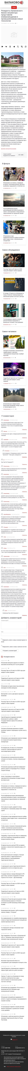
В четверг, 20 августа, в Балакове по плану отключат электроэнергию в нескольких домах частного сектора (13, 294)
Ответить (24, 429)
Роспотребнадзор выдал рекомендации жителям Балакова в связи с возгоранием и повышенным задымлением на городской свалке (13, 211)
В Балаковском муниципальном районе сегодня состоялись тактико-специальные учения (13, 759)
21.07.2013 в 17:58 (13, 586)
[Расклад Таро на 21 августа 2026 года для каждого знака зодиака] (15, 950)
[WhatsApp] (25, 46)
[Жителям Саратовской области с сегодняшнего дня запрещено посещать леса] (15, 958)
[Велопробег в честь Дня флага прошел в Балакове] (15, 691)
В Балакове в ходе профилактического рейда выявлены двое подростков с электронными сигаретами (13, 238)
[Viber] (22, 46)
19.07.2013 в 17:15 (11, 548)
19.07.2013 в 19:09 (14, 556)
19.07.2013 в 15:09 (13, 527)
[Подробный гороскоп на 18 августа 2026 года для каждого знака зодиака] (14, 369)
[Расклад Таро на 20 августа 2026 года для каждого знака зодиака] (14, 260)
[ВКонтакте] (6, 46)
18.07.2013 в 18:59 (14, 493)
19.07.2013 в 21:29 (10, 567)
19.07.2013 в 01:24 (15, 514)
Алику (5, 548)
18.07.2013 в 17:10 (14, 450)
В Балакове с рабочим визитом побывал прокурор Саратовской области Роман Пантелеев (12, 1018)
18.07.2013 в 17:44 (9, 459)
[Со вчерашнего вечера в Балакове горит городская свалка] (15, 925)
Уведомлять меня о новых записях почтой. (14, 646)
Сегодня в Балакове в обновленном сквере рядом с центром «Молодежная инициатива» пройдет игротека (13, 353)
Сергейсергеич (7, 514)
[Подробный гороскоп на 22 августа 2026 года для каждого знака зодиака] (15, 889)
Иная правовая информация (14, 1066)
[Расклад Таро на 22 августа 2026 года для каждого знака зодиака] (15, 881)
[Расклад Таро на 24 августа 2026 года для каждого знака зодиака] (8, 668)
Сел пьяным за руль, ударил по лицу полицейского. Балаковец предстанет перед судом (13, 808)
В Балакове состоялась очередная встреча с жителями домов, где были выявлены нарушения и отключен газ (14, 184)
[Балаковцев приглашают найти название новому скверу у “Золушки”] (15, 908)
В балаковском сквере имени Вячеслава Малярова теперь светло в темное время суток (13, 405)
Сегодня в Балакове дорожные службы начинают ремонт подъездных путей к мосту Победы (14, 730)
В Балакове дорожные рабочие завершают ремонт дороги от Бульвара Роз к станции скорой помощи (13, 768)
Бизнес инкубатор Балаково (9, 148)
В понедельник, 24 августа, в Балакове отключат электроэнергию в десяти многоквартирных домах (12, 749)
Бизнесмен (6, 420)
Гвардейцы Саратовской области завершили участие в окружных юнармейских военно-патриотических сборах (14, 837)
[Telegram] (14, 46)
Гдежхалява (7, 556)
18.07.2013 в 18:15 (13, 474)
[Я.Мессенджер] (2, 46)
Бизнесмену (6, 466)
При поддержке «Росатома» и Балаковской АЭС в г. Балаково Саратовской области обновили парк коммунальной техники (13, 937)
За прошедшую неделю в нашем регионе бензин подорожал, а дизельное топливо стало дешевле (13, 320)
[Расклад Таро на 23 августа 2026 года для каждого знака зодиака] (15, 699)
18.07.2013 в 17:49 (14, 466)
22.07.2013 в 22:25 (12, 610)
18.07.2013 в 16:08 (13, 439)
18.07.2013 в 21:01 (14, 501)
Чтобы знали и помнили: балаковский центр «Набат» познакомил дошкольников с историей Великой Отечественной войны (13, 827)
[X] (18, 46)
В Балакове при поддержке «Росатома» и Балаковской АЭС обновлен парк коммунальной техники (12, 989)
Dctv (5, 567)
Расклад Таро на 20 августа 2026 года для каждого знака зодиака (12, 269)
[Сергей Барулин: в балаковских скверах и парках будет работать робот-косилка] (15, 966)
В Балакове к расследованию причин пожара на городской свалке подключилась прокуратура (14, 739)
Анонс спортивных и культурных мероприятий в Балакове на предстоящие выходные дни (13, 778)
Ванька (5, 431)
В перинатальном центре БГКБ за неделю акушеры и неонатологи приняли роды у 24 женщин (13, 847)
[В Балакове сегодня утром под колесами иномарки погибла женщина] (9, 683)
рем (6, 610)
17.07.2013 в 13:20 (13, 420)
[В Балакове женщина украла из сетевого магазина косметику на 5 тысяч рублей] (8, 660)
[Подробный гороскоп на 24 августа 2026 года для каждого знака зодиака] (8, 676)
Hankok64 (6, 439)
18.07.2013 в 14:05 (12, 431)
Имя (2, 631)
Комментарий (5, 620)
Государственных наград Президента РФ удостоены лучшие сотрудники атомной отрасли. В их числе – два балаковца (12, 875)
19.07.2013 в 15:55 (11, 537)
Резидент (6, 527)
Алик (5, 537)
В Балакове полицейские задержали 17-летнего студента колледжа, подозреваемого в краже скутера (14, 998)
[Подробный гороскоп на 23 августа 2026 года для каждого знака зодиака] (15, 707)
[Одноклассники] (10, 46)
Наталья (7, 450)
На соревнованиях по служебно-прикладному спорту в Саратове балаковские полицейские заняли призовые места (14, 919)
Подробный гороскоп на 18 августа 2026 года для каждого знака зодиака (13, 379)
